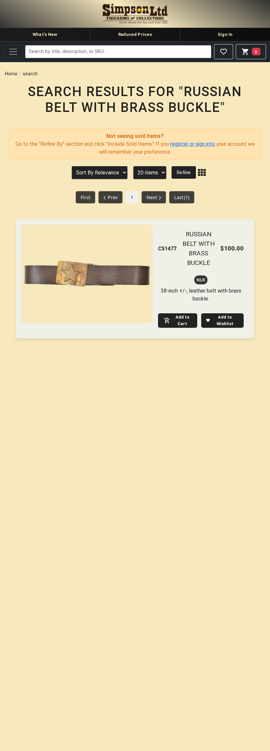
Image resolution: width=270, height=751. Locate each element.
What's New (45, 34)
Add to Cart (182, 320)
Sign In (225, 34)
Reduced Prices (135, 34)
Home (11, 73)
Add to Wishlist (225, 320)
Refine (184, 172)
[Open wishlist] (223, 51)
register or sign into (192, 144)
